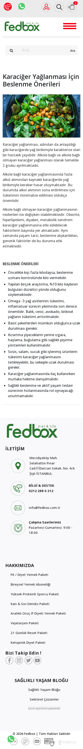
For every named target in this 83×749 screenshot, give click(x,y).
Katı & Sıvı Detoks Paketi (30, 603)
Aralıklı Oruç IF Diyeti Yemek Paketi (38, 613)
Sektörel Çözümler (44, 699)
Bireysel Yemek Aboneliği (30, 584)
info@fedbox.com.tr (44, 507)
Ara (72, 50)
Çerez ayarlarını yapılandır (44, 708)
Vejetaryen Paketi (25, 623)
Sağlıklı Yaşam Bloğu (44, 689)
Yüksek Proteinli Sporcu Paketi (35, 594)
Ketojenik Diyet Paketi (28, 642)
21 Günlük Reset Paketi (29, 632)
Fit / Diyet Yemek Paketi (29, 574)
